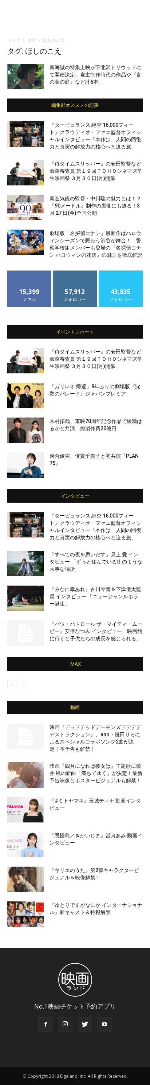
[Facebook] (45, 1024)
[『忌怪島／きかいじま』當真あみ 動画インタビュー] (25, 844)
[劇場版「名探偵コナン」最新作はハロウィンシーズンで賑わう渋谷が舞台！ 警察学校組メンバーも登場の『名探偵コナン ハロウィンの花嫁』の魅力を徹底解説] (25, 242)
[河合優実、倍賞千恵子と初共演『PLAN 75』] (25, 465)
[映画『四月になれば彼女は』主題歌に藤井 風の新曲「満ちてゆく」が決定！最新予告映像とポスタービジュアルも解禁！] (25, 775)
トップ (13, 40)
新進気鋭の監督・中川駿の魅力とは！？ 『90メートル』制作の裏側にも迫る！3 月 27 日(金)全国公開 (95, 206)
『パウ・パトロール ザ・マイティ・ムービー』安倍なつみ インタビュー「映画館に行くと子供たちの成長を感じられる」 (96, 631)
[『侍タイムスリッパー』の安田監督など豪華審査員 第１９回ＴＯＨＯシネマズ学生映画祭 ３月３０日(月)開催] (25, 172)
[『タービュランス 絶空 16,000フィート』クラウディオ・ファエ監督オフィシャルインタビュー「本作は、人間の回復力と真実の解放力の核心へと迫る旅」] (25, 134)
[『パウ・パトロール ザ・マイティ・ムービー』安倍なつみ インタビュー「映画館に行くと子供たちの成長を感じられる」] (25, 633)
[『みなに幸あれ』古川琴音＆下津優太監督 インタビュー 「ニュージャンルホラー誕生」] (25, 598)
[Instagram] (65, 1024)
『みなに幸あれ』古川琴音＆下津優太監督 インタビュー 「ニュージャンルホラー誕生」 (95, 596)
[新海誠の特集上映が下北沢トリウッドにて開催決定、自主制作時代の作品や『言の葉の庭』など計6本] (25, 76)
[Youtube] (104, 1024)
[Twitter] (85, 1024)
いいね (30, 273)
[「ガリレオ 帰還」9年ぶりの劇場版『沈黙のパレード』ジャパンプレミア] (25, 395)
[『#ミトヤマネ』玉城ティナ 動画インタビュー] (25, 809)
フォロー (75, 273)
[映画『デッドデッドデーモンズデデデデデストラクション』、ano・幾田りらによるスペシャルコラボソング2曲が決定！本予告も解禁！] (25, 736)
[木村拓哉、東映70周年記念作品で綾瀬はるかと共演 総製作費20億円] (25, 430)
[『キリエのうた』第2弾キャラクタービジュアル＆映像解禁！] (25, 879)
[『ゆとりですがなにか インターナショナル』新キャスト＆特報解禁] (25, 914)
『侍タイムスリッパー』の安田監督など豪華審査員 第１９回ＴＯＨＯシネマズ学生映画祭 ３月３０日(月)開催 (96, 171)
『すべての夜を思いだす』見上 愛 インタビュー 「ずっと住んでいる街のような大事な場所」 (96, 562)
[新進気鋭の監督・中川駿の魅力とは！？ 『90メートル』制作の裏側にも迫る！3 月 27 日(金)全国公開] (25, 207)
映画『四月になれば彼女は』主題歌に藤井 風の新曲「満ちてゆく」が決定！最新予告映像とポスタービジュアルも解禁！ (96, 773)
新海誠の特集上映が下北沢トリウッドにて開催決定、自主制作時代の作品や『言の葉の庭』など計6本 (95, 74)
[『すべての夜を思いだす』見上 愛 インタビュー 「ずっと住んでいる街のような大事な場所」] (25, 563)
